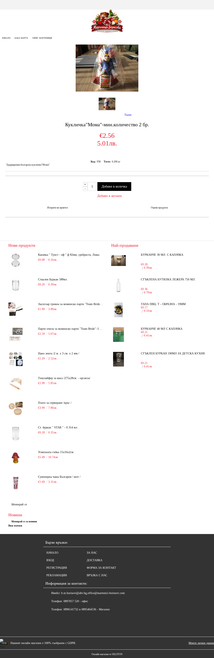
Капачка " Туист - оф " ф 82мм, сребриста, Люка (68, 254)
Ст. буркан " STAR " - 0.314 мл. (58, 427)
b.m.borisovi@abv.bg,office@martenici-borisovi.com (93, 593)
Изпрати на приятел (57, 207)
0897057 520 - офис (76, 601)
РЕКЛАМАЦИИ (56, 575)
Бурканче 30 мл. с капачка (162, 254)
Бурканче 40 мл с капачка (161, 328)
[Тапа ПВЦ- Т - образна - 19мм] (118, 310)
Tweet (127, 114)
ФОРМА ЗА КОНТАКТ (101, 567)
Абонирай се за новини (24, 521)
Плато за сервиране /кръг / (54, 402)
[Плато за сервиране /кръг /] (15, 408)
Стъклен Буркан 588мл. (53, 279)
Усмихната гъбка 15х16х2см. (56, 452)
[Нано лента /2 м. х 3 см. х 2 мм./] (15, 359)
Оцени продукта (159, 207)
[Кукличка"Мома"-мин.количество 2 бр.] (107, 90)
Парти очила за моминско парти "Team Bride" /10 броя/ (70, 328)
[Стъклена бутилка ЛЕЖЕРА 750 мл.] (118, 285)
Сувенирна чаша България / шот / (59, 476)
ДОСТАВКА (94, 560)
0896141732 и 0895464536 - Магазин (87, 609)
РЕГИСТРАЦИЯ (56, 567)
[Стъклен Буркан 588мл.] (15, 285)
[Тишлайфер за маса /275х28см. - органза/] (15, 384)
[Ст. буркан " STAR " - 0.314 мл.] (15, 433)
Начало (6, 38)
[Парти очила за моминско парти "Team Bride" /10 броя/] (15, 334)
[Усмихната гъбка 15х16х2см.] (15, 458)
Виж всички (15, 525)
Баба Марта (21, 38)
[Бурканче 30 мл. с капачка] (118, 260)
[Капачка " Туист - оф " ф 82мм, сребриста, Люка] (15, 260)
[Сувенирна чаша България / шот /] (15, 482)
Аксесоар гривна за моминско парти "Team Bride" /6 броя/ (70, 304)
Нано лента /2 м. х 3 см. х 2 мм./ (58, 353)
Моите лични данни (201, 643)
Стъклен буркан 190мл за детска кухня (173, 353)
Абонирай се (19, 504)
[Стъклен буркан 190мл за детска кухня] (118, 359)
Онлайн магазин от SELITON (107, 654)
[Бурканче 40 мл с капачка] (118, 334)
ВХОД (50, 560)
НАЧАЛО (52, 552)
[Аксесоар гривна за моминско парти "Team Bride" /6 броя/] (15, 310)
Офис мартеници (42, 38)
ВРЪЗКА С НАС (97, 575)
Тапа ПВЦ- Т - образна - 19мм (163, 304)
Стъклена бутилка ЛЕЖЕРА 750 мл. (168, 279)
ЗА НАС (92, 552)
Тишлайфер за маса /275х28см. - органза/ (64, 378)
